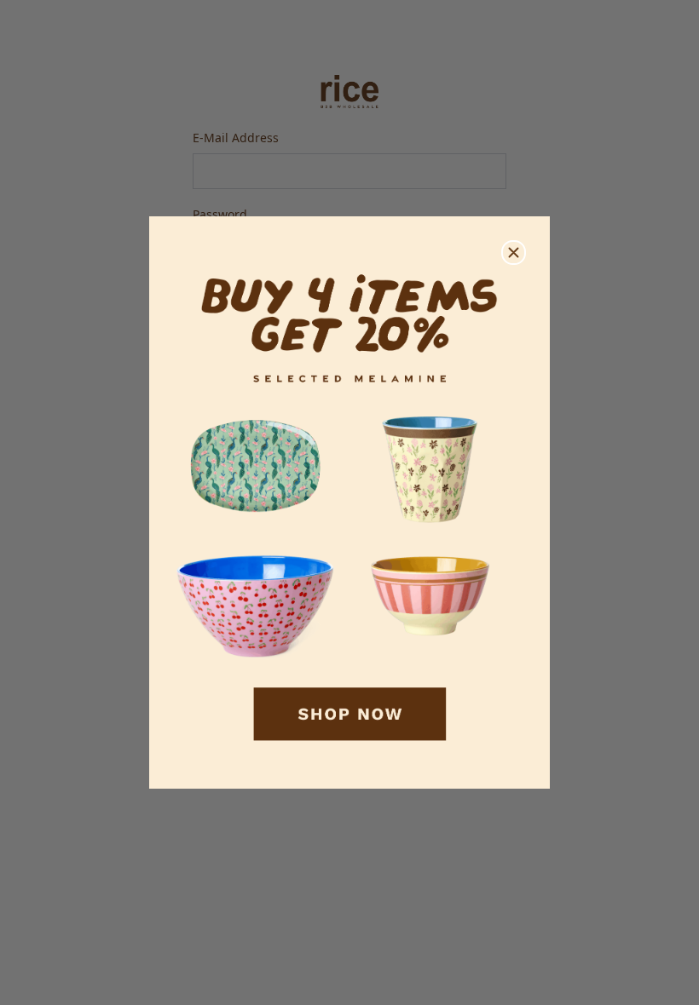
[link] (349, 503)
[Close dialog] (513, 252)
